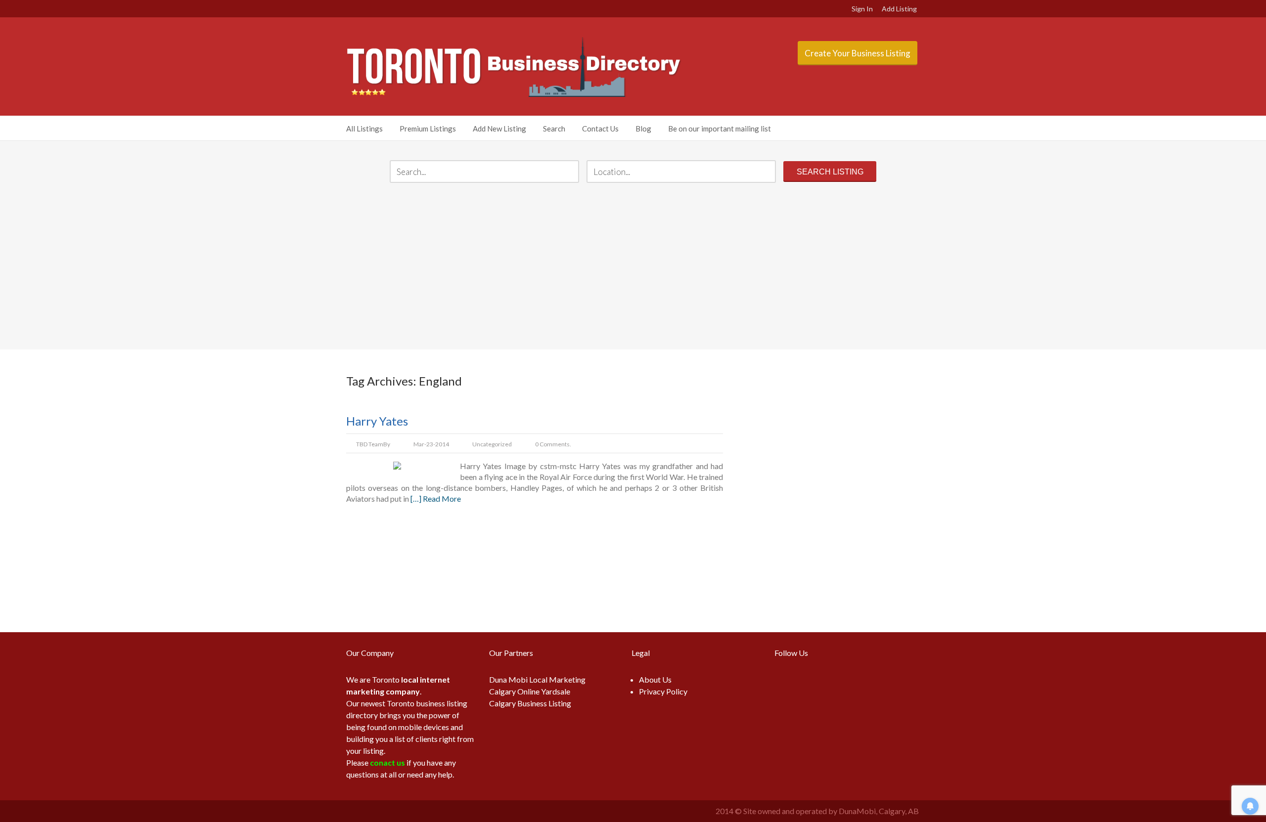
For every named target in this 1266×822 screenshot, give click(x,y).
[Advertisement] (633, 267)
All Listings (364, 128)
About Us (655, 679)
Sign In (862, 8)
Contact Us (600, 128)
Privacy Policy (663, 691)
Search (554, 128)
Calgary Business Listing (530, 703)
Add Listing (899, 8)
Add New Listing (499, 128)
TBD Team (369, 444)
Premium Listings (428, 128)
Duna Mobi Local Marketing (537, 679)
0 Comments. (553, 444)
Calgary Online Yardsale (529, 691)
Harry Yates (377, 421)
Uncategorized (492, 444)
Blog (643, 128)
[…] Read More (435, 498)
